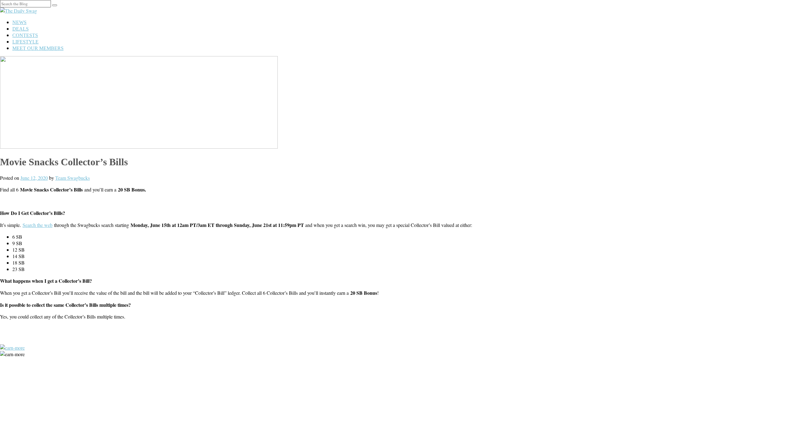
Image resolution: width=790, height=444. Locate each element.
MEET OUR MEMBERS (38, 48)
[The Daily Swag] (18, 10)
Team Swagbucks (72, 178)
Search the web (37, 225)
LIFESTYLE (25, 41)
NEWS (19, 22)
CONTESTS (25, 35)
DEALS (20, 28)
